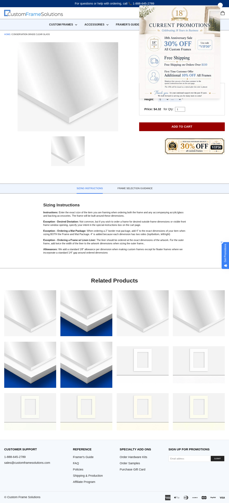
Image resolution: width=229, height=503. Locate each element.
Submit (217, 459)
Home (7, 34)
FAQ (76, 463)
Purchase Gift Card (132, 469)
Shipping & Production (88, 475)
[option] (68, 86)
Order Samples (130, 463)
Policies (78, 469)
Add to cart (181, 126)
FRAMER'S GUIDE (127, 24)
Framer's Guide (83, 457)
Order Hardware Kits (133, 457)
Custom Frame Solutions (23, 497)
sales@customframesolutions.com (27, 462)
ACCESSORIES (94, 24)
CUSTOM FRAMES (61, 24)
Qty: (171, 109)
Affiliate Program (84, 482)
